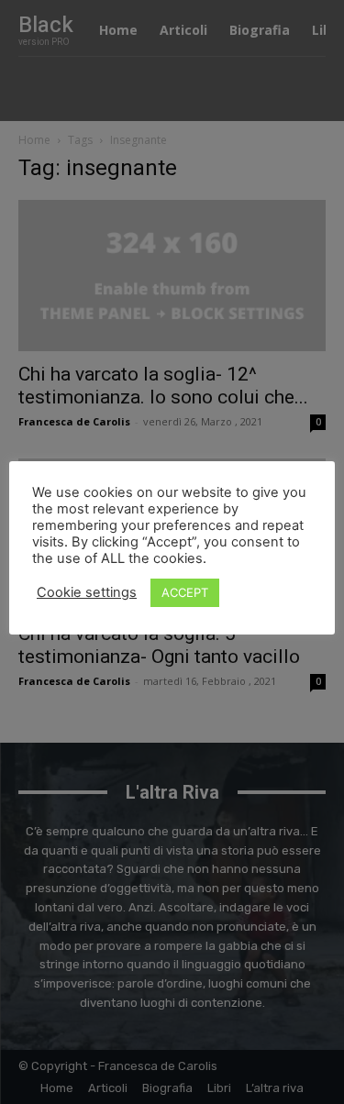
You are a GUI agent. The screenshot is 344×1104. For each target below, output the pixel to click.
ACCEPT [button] (184, 592)
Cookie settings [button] (87, 592)
